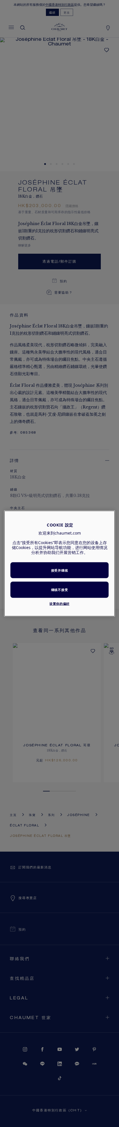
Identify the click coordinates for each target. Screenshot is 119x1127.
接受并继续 (59, 570)
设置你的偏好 (59, 603)
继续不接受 (59, 590)
